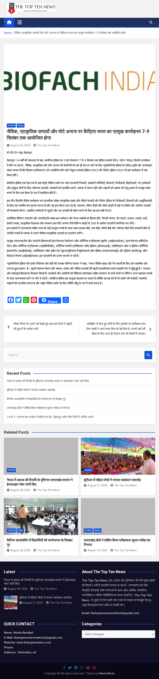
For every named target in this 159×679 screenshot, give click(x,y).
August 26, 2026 (20, 550)
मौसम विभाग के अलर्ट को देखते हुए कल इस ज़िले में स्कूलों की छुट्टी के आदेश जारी (43, 326)
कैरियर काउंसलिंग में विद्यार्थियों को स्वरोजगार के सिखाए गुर (36, 399)
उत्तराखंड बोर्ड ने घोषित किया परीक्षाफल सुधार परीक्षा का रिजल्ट (38, 408)
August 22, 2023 (20, 145)
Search (148, 355)
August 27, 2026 (97, 485)
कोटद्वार (20, 530)
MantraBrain (107, 673)
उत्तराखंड (11, 125)
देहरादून (20, 125)
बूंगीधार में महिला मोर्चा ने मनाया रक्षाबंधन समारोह (31, 390)
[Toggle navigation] (20, 22)
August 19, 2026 (97, 550)
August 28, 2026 (20, 490)
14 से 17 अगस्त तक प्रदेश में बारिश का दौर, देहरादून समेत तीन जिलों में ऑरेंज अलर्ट (50, 417)
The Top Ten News (48, 145)
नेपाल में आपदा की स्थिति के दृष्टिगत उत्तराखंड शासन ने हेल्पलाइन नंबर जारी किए (48, 381)
